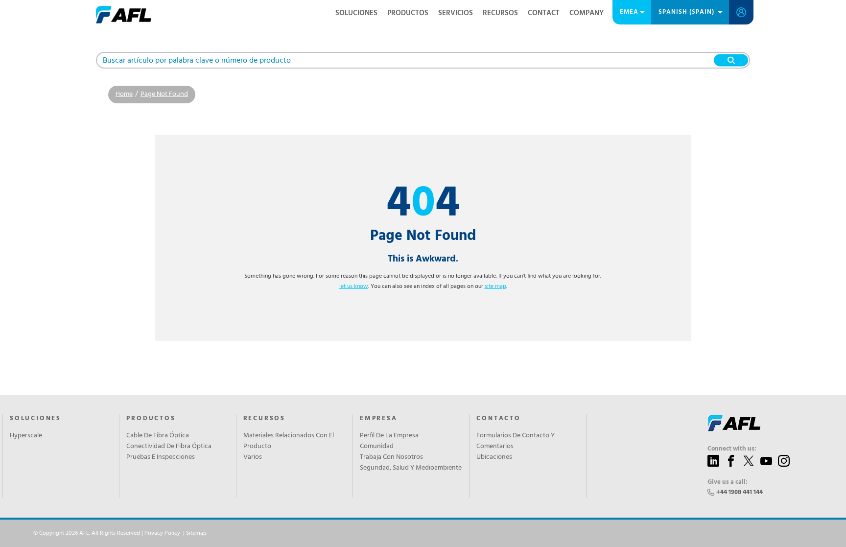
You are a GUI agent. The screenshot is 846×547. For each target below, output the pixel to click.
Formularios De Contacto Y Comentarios (515, 441)
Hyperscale (26, 435)
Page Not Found (164, 94)
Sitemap (196, 533)
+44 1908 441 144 (739, 492)
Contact (544, 13)
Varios (252, 457)
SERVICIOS (455, 13)
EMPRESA (379, 418)
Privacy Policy (162, 533)
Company (586, 13)
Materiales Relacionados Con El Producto (288, 441)
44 (423, 204)
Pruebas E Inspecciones (160, 457)
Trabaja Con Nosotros (391, 457)
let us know (353, 286)
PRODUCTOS (407, 13)
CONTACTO (498, 418)
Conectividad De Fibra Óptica (169, 446)
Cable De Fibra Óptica (157, 435)
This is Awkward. (423, 259)
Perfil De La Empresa (389, 435)
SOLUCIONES (356, 13)
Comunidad (377, 446)
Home (124, 94)
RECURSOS (500, 13)
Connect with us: (731, 449)
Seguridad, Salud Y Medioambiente (411, 468)
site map (495, 286)
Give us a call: (727, 482)
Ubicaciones (494, 457)
